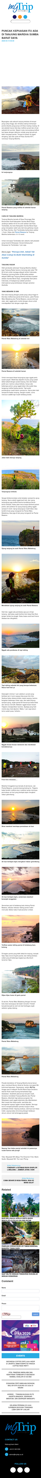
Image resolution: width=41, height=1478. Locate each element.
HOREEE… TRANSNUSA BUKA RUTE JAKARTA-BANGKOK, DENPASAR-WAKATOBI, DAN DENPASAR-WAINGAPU (20, 1396)
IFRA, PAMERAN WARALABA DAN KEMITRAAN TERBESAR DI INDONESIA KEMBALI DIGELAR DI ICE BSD (20, 1374)
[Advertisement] (20, 65)
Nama (4, 1288)
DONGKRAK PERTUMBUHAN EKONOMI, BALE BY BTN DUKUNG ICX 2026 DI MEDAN (20, 1385)
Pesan (4, 1303)
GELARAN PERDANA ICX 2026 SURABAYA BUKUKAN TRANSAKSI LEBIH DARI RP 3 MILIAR (20, 1407)
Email (4, 1295)
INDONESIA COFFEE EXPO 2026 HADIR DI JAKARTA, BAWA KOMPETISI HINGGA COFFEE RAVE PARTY (20, 1363)
